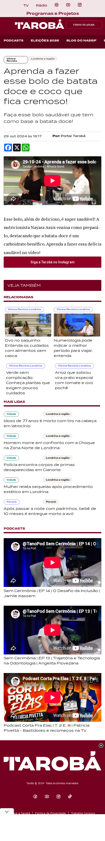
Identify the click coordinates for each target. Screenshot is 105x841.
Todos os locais (83, 24)
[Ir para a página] (56, 5)
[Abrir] (68, 5)
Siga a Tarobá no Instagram (53, 262)
